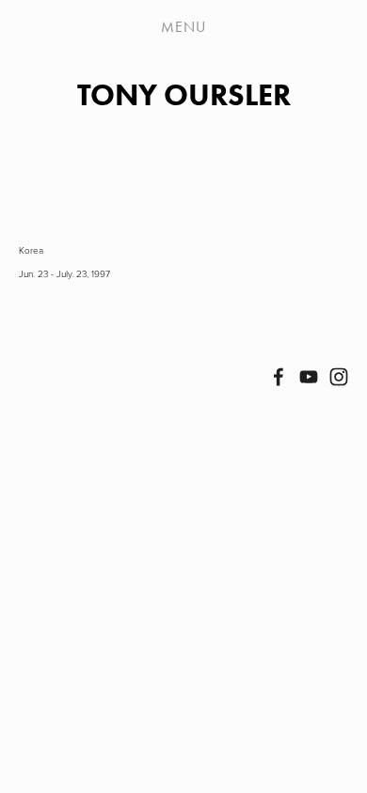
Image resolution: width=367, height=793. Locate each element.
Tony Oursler (184, 94)
